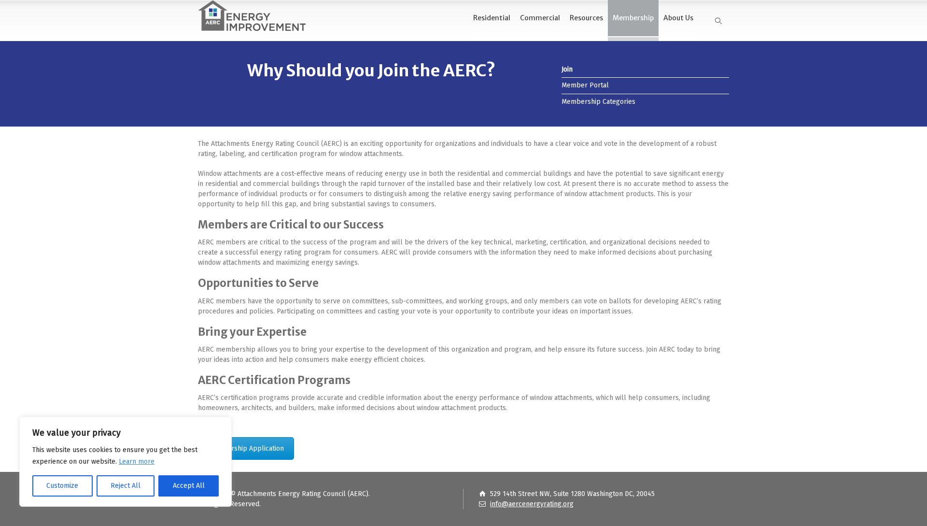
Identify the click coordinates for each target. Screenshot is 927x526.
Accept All (189, 486)
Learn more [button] (136, 461)
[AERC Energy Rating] (252, 15)
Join (567, 69)
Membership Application (246, 448)
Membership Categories (598, 102)
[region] (125, 462)
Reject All (125, 486)
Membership (633, 18)
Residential (491, 18)
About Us (678, 18)
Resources (586, 18)
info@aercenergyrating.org (532, 504)
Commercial (540, 18)
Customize (62, 486)
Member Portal (585, 85)
